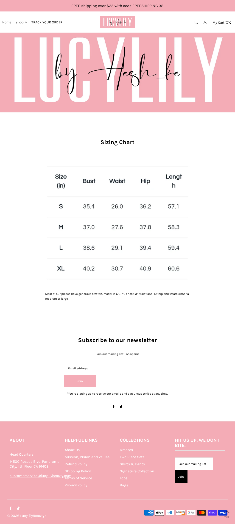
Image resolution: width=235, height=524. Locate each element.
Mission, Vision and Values (87, 457)
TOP (226, 517)
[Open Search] (196, 22)
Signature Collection (137, 471)
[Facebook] (114, 407)
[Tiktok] (121, 407)
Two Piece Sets (132, 457)
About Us (72, 450)
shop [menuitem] (20, 22)
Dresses (126, 450)
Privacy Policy (76, 485)
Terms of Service (78, 478)
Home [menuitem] (6, 22)
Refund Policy (76, 464)
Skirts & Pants (132, 464)
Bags (124, 485)
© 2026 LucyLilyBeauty (25, 515)
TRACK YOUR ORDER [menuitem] (46, 22)
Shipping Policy (78, 471)
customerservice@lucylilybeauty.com (40, 476)
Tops (123, 478)
